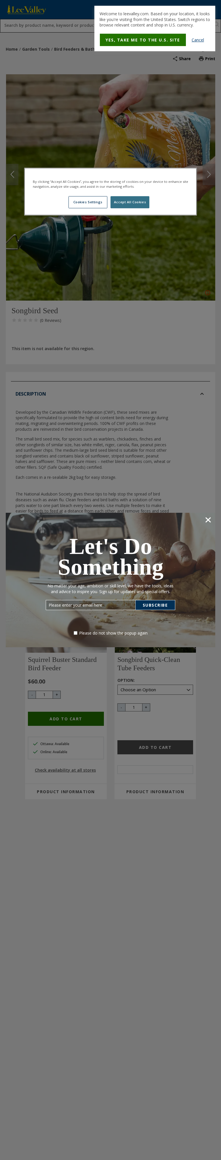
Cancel (198, 40)
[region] (110, 192)
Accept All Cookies (130, 202)
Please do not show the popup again (113, 633)
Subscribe (155, 605)
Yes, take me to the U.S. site (143, 40)
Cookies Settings (87, 202)
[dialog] (154, 28)
